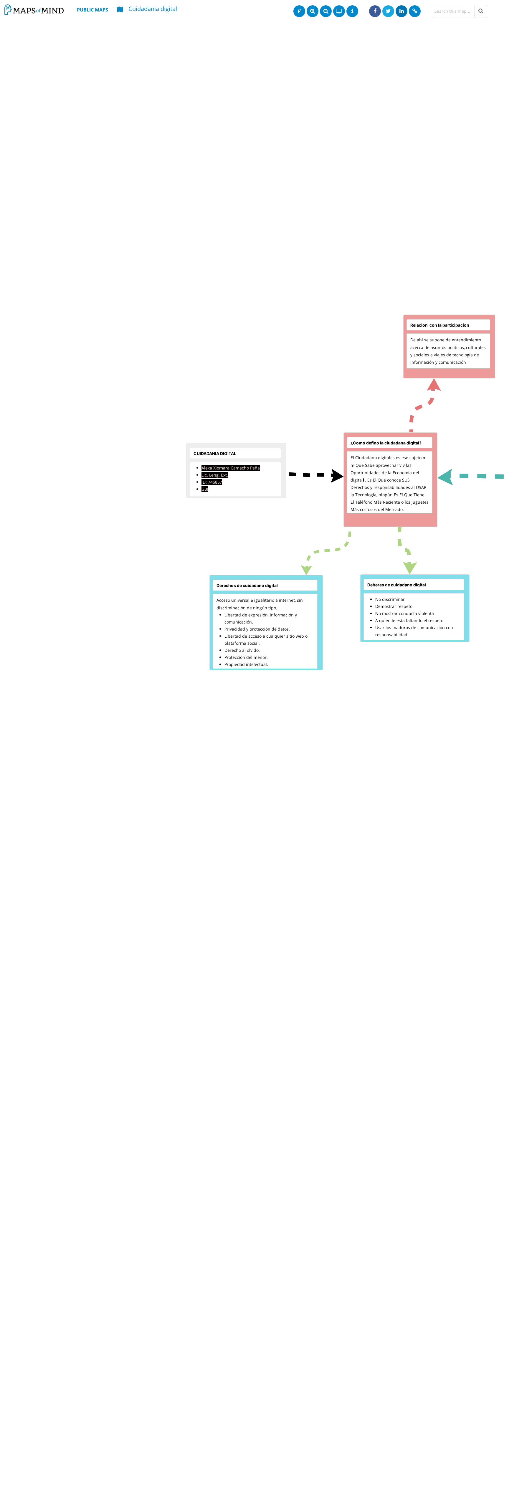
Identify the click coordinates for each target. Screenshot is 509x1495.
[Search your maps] (481, 11)
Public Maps (92, 9)
